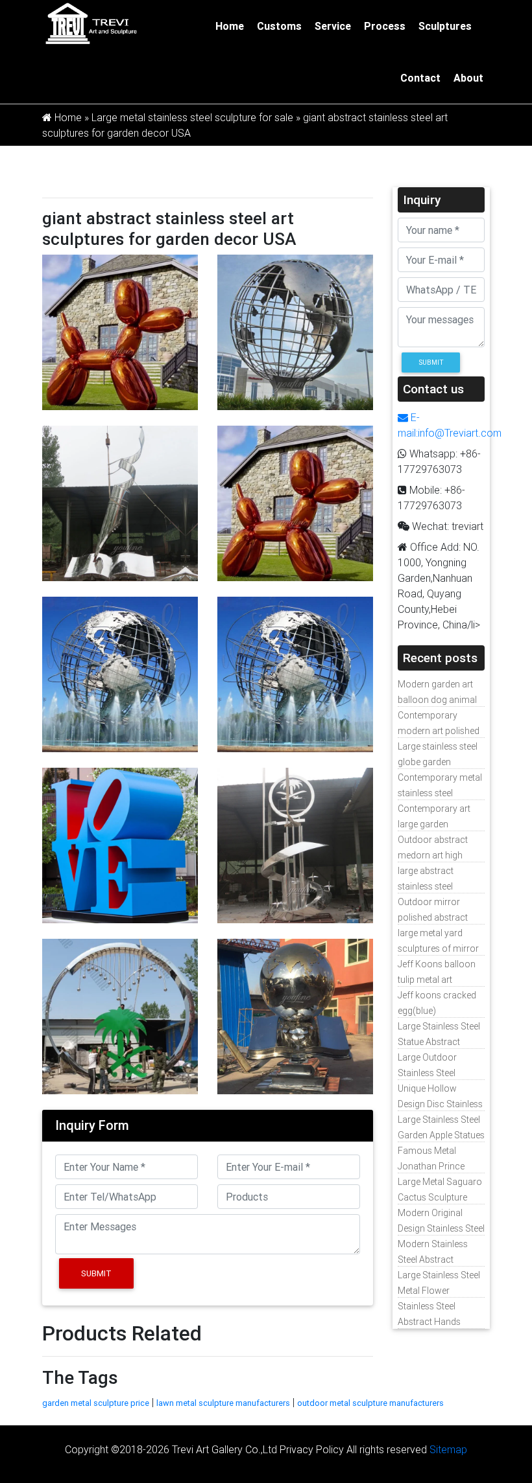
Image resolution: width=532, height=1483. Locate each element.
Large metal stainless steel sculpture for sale (192, 117)
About (468, 77)
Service (333, 25)
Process (384, 25)
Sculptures (445, 25)
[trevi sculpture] (90, 22)
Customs (279, 25)
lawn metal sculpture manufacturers (223, 1402)
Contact (420, 77)
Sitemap (448, 1449)
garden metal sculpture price (95, 1402)
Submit (96, 1273)
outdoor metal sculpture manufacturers (370, 1402)
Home (229, 25)
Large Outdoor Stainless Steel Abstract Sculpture (435, 1073)
